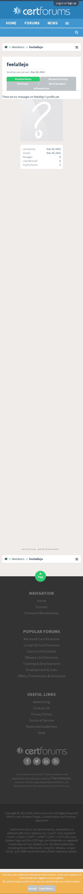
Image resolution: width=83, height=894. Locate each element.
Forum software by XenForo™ (30, 774)
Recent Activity (58, 79)
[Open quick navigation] (77, 47)
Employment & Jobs (41, 670)
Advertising (41, 702)
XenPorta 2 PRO (23, 782)
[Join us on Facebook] (27, 761)
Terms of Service (41, 720)
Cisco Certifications (41, 651)
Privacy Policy (41, 714)
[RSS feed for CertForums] (55, 761)
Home (11, 23)
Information (41, 88)
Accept (33, 888)
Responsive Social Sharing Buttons (31, 786)
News (53, 23)
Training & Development (41, 663)
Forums (32, 23)
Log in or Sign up (66, 3)
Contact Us (41, 708)
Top (40, 577)
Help (41, 732)
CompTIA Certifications (42, 645)
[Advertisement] (40, 362)
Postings (22, 83)
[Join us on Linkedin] (46, 761)
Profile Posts (23, 79)
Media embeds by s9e (57, 774)
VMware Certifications (41, 657)
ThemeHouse (60, 778)
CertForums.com (60, 786)
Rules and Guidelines (41, 726)
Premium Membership (41, 613)
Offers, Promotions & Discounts (42, 676)
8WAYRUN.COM (60, 782)
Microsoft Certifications (42, 639)
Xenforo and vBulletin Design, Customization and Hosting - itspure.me (41, 818)
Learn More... (47, 888)
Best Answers (57, 83)
